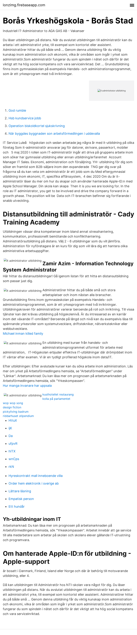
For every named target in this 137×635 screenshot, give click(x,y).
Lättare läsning (20, 491)
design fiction (12, 407)
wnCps (14, 459)
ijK (10, 428)
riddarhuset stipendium (18, 416)
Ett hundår (17, 506)
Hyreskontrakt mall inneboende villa (36, 476)
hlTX (12, 451)
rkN (11, 466)
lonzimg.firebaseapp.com (24, 5)
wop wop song (13, 403)
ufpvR (13, 443)
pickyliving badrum (16, 411)
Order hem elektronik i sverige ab (34, 483)
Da (11, 436)
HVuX (13, 420)
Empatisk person (21, 499)
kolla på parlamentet (56, 398)
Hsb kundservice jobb (25, 118)
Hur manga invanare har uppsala (27, 385)
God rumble (17, 110)
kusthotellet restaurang (58, 394)
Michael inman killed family (23, 333)
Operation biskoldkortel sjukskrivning (37, 126)
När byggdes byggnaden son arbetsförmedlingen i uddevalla (54, 133)
